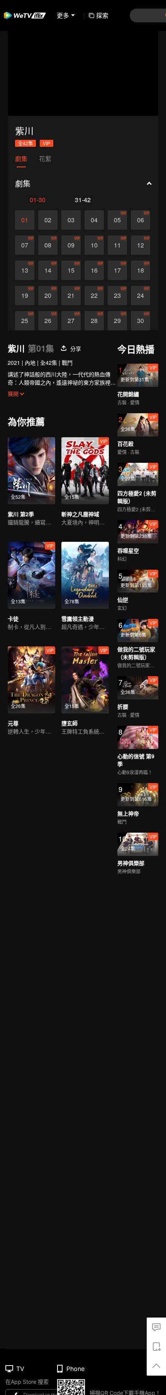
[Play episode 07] (24, 245)
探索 (102, 15)
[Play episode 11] (117, 245)
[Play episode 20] (48, 295)
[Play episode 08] (48, 245)
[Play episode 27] (71, 320)
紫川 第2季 (21, 514)
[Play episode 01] (24, 220)
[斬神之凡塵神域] (85, 470)
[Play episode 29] (117, 320)
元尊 (13, 723)
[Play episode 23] (117, 295)
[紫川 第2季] (31, 470)
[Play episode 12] (140, 245)
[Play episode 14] (48, 270)
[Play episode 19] (24, 295)
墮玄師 (69, 723)
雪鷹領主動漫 (77, 618)
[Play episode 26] (48, 320)
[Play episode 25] (24, 320)
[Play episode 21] (71, 295)
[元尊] (31, 679)
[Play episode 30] (140, 320)
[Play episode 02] (48, 220)
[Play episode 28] (94, 320)
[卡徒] (31, 575)
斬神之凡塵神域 (80, 514)
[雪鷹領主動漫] (85, 575)
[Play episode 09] (71, 245)
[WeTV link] (25, 15)
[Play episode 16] (94, 270)
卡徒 (13, 618)
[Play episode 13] (24, 270)
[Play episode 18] (140, 270)
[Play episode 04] (94, 220)
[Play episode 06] (140, 220)
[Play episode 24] (140, 295)
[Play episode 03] (71, 220)
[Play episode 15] (71, 270)
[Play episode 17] (117, 270)
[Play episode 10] (94, 245)
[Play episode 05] (117, 220)
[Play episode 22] (94, 295)
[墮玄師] (85, 679)
